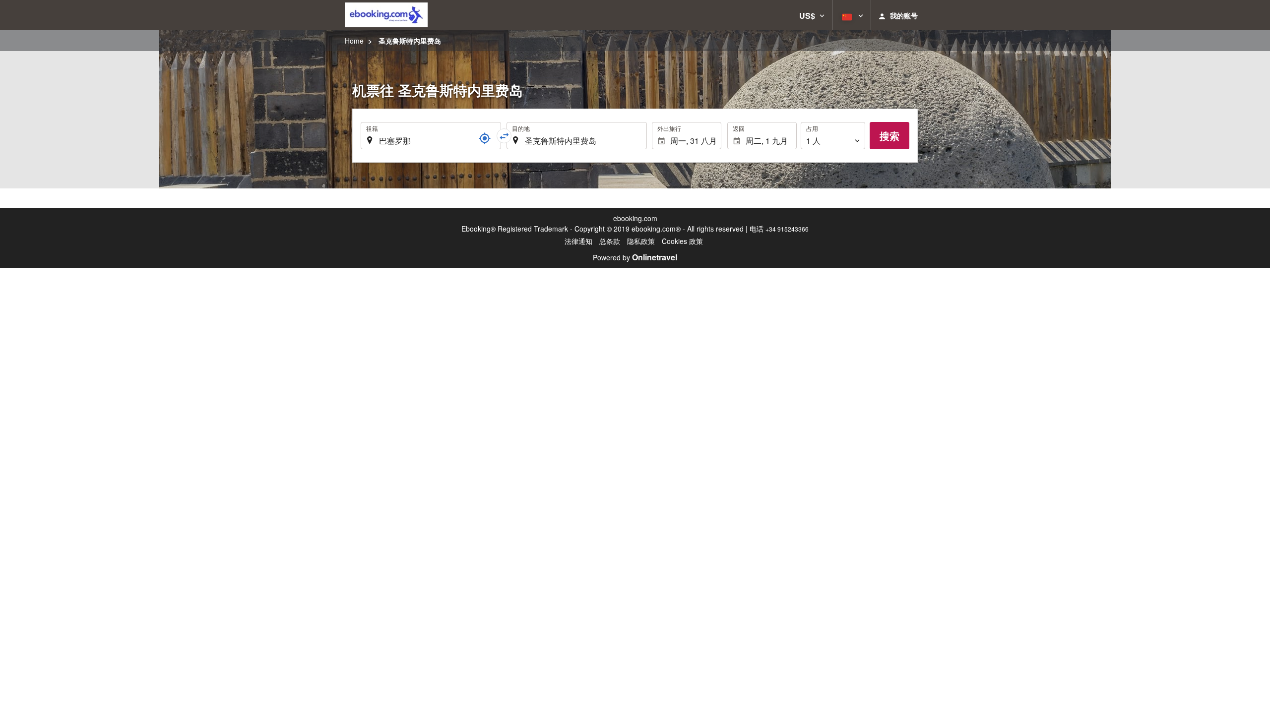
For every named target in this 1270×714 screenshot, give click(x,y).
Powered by (635, 257)
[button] (812, 15)
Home (354, 41)
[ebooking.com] (386, 15)
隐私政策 (641, 241)
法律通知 (578, 241)
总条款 (609, 241)
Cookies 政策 (682, 241)
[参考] (484, 138)
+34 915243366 (787, 229)
